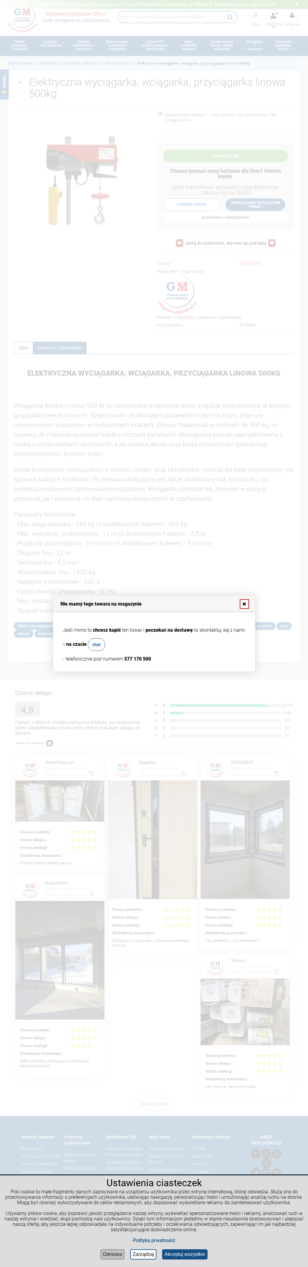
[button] (244, 604)
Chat (96, 644)
